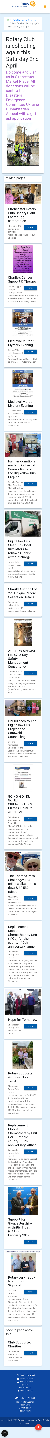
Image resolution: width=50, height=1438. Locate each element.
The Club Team (26, 1382)
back (31, 1353)
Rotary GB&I (25, 1405)
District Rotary (25, 1408)
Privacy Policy (26, 1390)
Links (26, 1384)
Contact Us (26, 1387)
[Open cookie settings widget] (4, 1433)
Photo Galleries (26, 1379)
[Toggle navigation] (45, 7)
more (30, 227)
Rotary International (25, 1402)
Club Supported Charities (24, 20)
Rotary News (25, 1411)
